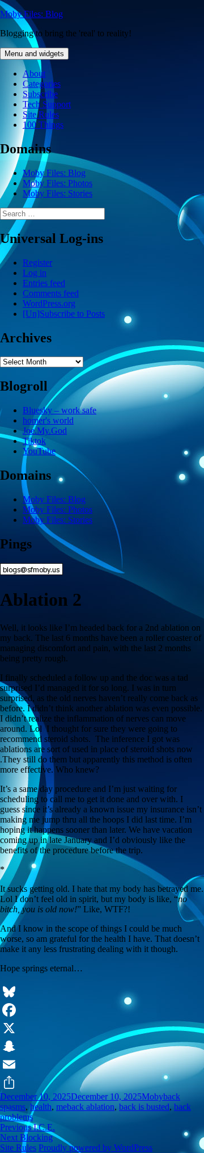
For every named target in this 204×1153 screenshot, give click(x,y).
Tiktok (34, 441)
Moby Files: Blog (31, 14)
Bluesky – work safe (59, 410)
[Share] (102, 1083)
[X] (102, 1028)
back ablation (90, 1107)
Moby (152, 1096)
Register (37, 262)
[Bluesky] (102, 992)
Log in (34, 273)
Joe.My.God (45, 430)
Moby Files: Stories (57, 193)
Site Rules (41, 114)
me (61, 1107)
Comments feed (51, 293)
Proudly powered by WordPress (95, 1147)
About (34, 73)
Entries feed (44, 283)
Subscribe (40, 94)
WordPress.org (49, 303)
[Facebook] (102, 1010)
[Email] (102, 1064)
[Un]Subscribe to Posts (64, 313)
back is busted (144, 1107)
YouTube (39, 451)
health (41, 1107)
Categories (42, 84)
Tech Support (47, 104)
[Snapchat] (102, 1046)
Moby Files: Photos (57, 183)
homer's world (48, 420)
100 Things (43, 124)
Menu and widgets (34, 53)
